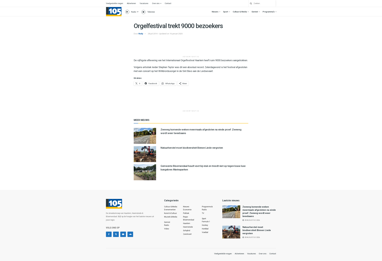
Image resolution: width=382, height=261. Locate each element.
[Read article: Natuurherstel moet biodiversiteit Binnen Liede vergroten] (145, 154)
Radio (133, 12)
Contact (168, 3)
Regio (185, 217)
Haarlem (186, 223)
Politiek (186, 213)
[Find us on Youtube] (123, 234)
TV (203, 213)
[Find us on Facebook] (109, 234)
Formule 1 (206, 222)
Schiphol (186, 231)
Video (166, 229)
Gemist (255, 12)
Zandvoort (187, 234)
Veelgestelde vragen (114, 3)
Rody (140, 34)
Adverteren (131, 3)
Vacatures (144, 3)
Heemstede (188, 227)
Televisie (151, 12)
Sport (225, 12)
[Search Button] (249, 3)
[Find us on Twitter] (116, 234)
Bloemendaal (188, 220)
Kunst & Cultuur (170, 213)
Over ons (156, 3)
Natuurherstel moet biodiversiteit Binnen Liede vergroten (192, 147)
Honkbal (205, 229)
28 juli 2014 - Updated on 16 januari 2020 (165, 34)
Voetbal (205, 232)
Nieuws (215, 12)
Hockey (205, 225)
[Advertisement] (191, 46)
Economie (187, 210)
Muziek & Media (170, 217)
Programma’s (269, 12)
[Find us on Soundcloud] (130, 234)
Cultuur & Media (240, 12)
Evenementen (170, 210)
